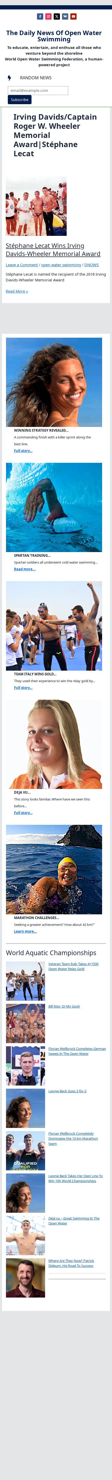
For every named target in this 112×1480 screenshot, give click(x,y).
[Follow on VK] (65, 16)
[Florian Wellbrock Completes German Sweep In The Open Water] (25, 1066)
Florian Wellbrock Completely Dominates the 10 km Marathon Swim (73, 1138)
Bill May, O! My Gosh (64, 1006)
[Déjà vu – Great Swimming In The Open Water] (25, 1235)
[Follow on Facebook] (40, 16)
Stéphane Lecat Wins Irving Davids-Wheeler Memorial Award (53, 249)
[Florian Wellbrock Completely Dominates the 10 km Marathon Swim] (25, 1150)
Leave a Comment (22, 264)
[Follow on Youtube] (73, 16)
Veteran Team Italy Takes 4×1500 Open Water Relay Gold (73, 966)
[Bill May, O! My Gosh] (25, 1023)
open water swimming (61, 264)
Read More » (17, 291)
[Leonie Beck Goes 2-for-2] (25, 1108)
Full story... (23, 450)
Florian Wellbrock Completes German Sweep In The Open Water (77, 1051)
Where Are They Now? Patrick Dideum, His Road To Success (71, 1263)
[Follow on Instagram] (48, 16)
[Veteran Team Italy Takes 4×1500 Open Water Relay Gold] (25, 981)
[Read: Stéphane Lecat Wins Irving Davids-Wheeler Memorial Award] (36, 205)
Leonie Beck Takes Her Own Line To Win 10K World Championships (75, 1178)
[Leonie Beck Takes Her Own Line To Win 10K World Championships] (25, 1193)
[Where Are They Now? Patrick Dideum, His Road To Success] (25, 1278)
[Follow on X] (57, 16)
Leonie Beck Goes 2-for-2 (67, 1091)
